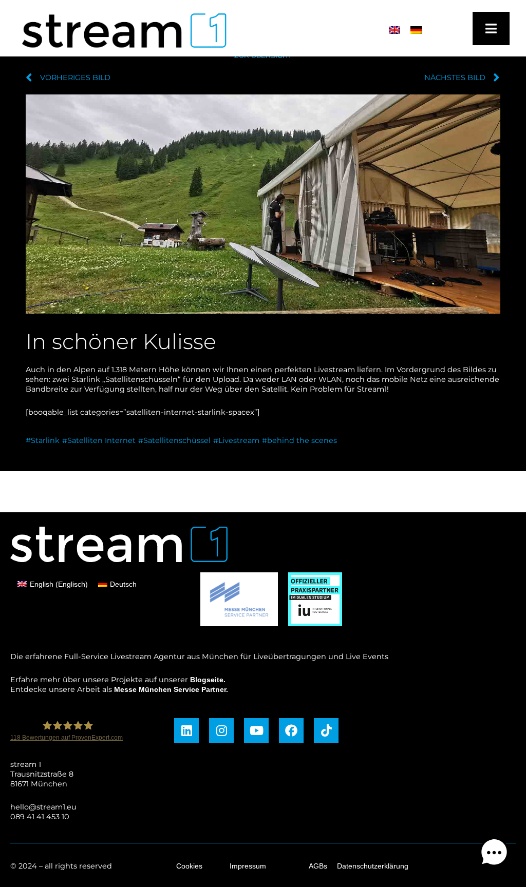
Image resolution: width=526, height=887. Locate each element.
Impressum (248, 866)
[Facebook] (291, 730)
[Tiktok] (326, 730)
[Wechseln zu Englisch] (394, 29)
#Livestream (236, 440)
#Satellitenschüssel (174, 440)
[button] (494, 854)
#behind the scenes (299, 440)
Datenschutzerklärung (372, 866)
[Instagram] (221, 730)
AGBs (318, 866)
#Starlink (43, 440)
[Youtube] (256, 730)
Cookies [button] (189, 866)
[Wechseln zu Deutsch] (416, 29)
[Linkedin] (186, 730)
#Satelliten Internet (99, 440)
